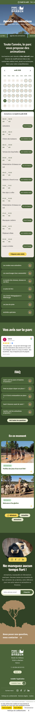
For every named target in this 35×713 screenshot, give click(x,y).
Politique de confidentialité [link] (16, 710)
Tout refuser (18, 708)
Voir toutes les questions (17, 420)
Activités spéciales (9, 312)
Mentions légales (23, 696)
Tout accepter (6, 708)
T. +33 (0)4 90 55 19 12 (17, 667)
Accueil (2, 24)
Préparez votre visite (12, 24)
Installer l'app (16, 683)
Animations (17, 519)
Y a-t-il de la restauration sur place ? (14, 396)
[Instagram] (12, 559)
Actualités (24, 515)
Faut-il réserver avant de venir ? (13, 404)
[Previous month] (4, 70)
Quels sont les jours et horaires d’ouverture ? (13, 381)
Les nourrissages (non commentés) (14, 273)
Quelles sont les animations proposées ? (12, 412)
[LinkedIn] (23, 559)
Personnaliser (28, 708)
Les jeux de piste (8, 304)
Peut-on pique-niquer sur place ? (14, 388)
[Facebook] (16, 559)
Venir (17, 672)
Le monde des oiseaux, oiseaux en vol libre (14, 281)
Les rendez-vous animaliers (12, 265)
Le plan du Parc (8, 289)
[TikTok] (19, 559)
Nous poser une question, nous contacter (15, 636)
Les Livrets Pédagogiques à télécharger (12, 296)
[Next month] (30, 70)
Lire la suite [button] (6, 354)
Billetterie (12, 515)
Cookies (31, 696)
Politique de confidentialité (9, 696)
